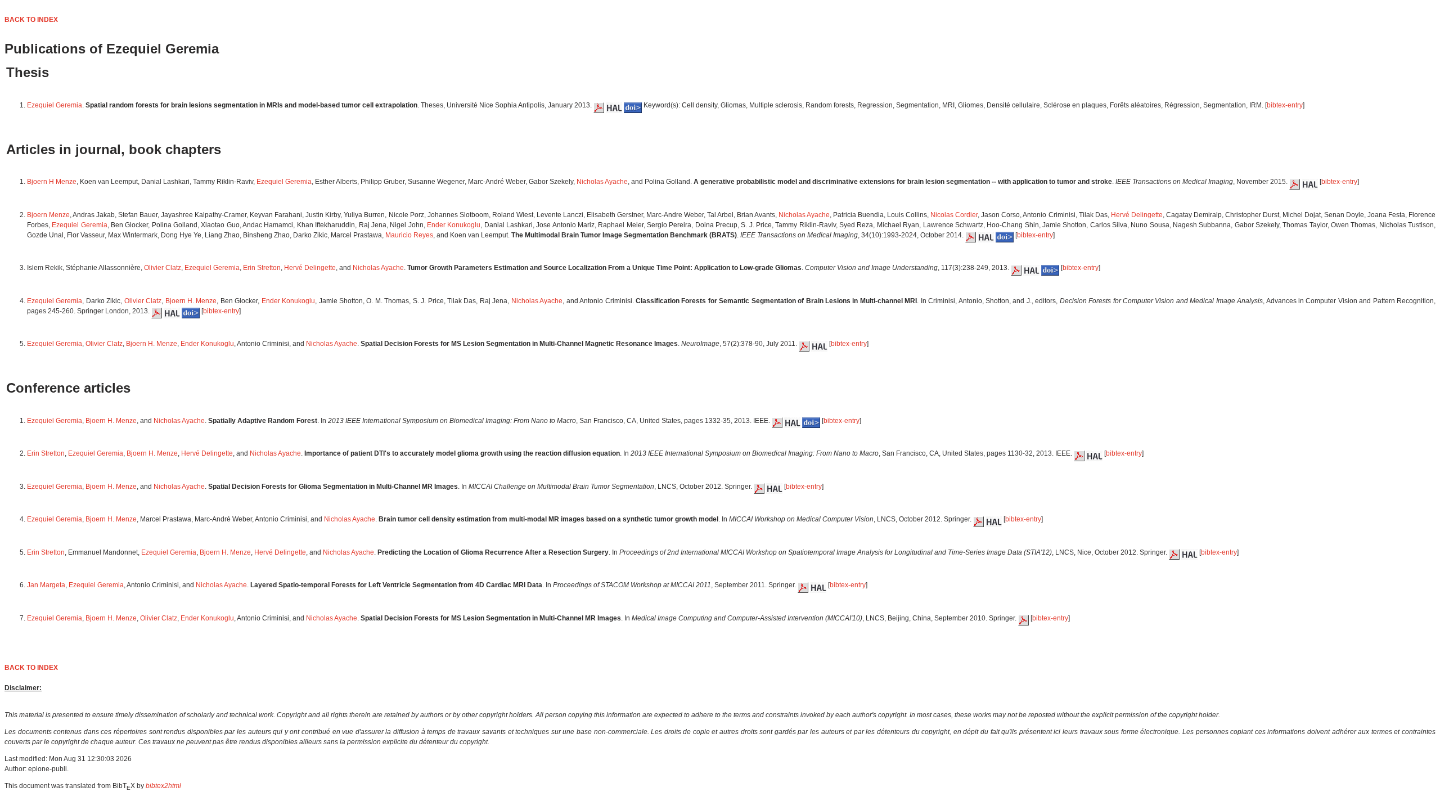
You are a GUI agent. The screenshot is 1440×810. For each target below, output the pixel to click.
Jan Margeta (46, 585)
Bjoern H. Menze (191, 301)
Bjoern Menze (48, 215)
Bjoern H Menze (51, 182)
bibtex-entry (1285, 105)
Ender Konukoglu (453, 225)
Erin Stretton (262, 268)
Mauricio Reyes (409, 235)
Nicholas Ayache (602, 182)
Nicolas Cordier (954, 215)
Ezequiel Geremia (54, 105)
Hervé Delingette (1137, 215)
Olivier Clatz (162, 268)
